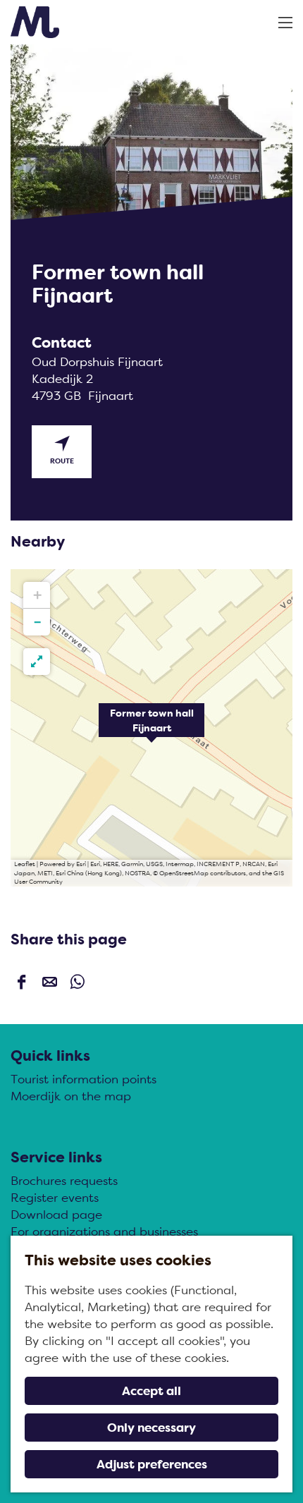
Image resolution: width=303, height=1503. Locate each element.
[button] (151, 727)
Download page (56, 1214)
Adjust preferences (152, 1464)
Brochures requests (64, 1181)
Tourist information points (83, 1079)
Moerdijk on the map (71, 1096)
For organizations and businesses (104, 1231)
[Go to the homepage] (35, 22)
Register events (55, 1198)
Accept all (151, 1391)
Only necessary (151, 1427)
